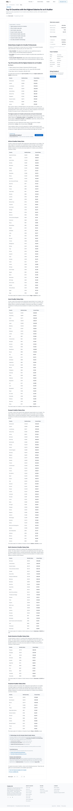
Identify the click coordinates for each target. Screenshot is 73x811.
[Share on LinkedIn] (15, 777)
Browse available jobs (13, 771)
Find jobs (41, 787)
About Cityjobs (56, 787)
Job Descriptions (12, 4)
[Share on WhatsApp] (22, 777)
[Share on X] (19, 777)
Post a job (53, 76)
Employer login (56, 790)
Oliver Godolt (10, 15)
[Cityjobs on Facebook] (8, 797)
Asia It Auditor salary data (16, 30)
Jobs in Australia (29, 794)
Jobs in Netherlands (29, 799)
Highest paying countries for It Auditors (19, 26)
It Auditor (17, 4)
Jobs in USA (28, 787)
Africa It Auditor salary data (16, 28)
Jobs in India (28, 795)
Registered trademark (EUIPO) (59, 792)
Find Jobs (30, 1)
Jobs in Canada (28, 792)
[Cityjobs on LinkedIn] (10, 797)
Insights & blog (42, 792)
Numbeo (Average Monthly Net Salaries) (18, 752)
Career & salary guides (44, 790)
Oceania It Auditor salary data (17, 37)
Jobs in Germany (29, 790)
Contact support (57, 789)
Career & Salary (40, 1)
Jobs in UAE (28, 797)
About (54, 1)
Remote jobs (42, 789)
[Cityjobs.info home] (9, 2)
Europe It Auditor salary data (16, 32)
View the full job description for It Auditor (17, 770)
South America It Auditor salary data (18, 35)
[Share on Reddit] (24, 777)
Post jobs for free (63, 1)
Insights (48, 1)
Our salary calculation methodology (18, 39)
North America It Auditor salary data (18, 33)
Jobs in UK (28, 789)
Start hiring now (39, 135)
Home (7, 4)
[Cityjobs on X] (12, 797)
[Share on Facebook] (17, 777)
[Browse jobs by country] (33, 1)
